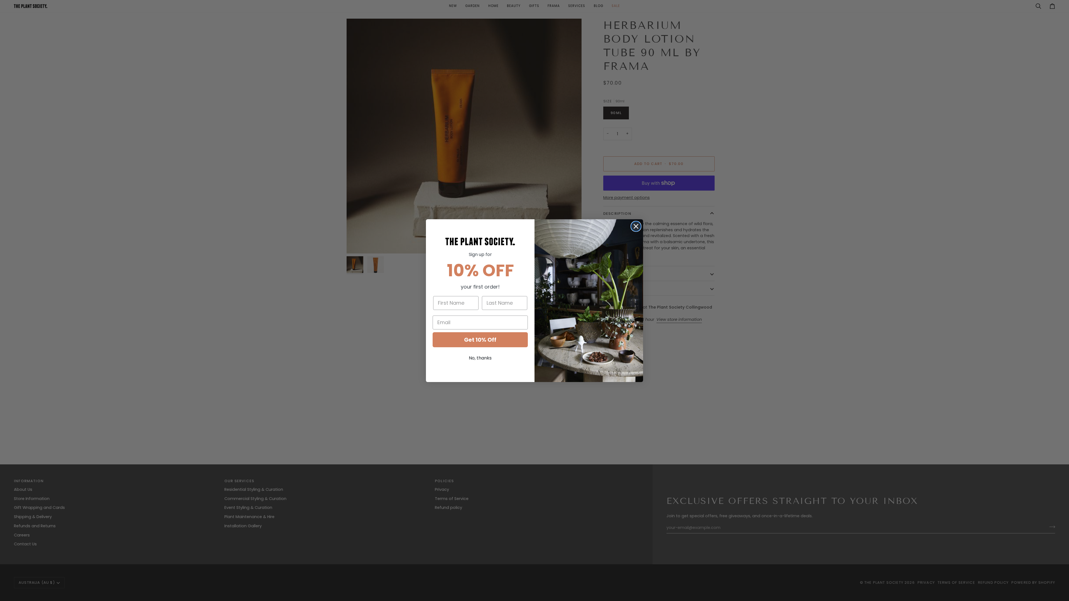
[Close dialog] (636, 226)
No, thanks (480, 358)
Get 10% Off (480, 340)
